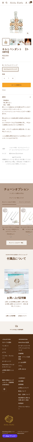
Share (4, 90)
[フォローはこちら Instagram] (4, 389)
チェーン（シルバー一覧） (16, 242)
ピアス (4, 352)
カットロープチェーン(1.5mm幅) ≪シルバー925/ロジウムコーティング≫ (10, 229)
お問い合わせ (22, 369)
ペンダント (5, 346)
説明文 (4, 97)
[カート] (30, 3)
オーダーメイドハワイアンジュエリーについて (24, 348)
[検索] (6, 3)
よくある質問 (22, 362)
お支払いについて (23, 388)
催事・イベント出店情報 (24, 358)
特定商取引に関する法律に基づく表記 (24, 399)
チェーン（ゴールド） (25, 202)
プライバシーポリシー (24, 408)
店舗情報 (20, 353)
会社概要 (20, 381)
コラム (20, 366)
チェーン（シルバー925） (9, 202)
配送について (22, 391)
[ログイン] (26, 3)
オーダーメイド (6, 361)
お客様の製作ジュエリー (8, 371)
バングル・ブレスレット (8, 357)
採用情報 (20, 384)
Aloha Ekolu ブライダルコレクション (8, 366)
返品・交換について (24, 394)
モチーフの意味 (6, 342)
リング (4, 349)
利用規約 (20, 403)
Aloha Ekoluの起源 (23, 342)
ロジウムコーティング (10, 69)
